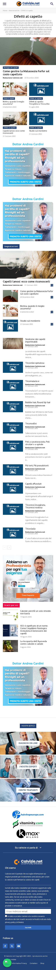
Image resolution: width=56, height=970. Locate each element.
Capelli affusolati (33, 483)
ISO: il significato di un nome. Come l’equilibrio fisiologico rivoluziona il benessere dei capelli (34, 629)
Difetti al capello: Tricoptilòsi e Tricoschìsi (39, 102)
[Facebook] (5, 946)
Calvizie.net (9, 874)
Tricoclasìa (30, 528)
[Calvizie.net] (28, 3)
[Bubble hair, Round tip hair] (13, 406)
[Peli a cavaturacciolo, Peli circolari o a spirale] (13, 446)
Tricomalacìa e (32, 381)
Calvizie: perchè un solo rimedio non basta (35, 612)
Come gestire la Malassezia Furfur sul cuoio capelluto (26, 73)
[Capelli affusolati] (13, 488)
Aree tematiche (14, 11)
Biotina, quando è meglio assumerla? (13, 102)
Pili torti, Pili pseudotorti (37, 465)
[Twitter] (12, 946)
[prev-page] (4, 547)
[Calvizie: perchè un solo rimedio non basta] (10, 616)
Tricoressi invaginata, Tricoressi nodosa (35, 506)
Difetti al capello (36, 98)
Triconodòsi (31, 423)
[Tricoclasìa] (13, 533)
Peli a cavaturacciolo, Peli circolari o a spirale (37, 443)
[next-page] (9, 547)
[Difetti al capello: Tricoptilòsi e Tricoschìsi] (41, 89)
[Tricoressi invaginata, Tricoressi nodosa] (13, 509)
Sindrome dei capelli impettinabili (35, 340)
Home (5, 11)
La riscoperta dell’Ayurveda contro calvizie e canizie (33, 642)
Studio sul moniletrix (38, 131)
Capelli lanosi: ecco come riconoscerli (14, 132)
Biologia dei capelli (11, 68)
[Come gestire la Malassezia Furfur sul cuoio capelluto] (28, 51)
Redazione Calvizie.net (13, 78)
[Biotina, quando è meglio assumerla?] (15, 89)
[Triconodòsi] (13, 427)
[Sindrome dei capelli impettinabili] (13, 343)
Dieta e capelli (9, 98)
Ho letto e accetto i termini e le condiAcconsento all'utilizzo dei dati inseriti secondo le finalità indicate (28, 919)
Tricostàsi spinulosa (34, 363)
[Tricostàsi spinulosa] (13, 367)
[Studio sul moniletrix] (41, 118)
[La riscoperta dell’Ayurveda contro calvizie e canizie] (10, 646)
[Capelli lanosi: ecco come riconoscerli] (15, 118)
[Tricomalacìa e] (13, 385)
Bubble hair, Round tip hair (37, 402)
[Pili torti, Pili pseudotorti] (13, 469)
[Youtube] (18, 946)
